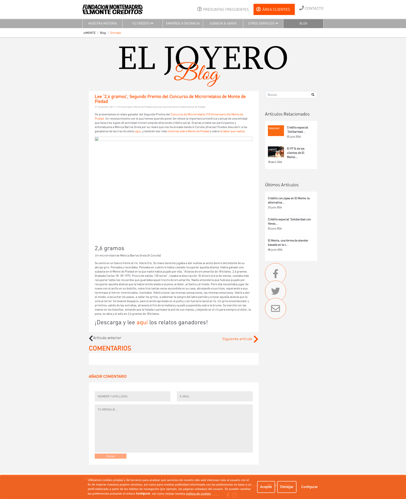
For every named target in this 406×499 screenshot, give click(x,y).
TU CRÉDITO (141, 23)
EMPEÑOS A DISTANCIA (183, 23)
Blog (103, 32)
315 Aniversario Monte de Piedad (134, 107)
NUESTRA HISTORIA (102, 23)
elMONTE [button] (90, 32)
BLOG (303, 23)
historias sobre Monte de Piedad (188, 131)
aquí (137, 131)
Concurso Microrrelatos (175, 107)
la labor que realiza (232, 131)
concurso (157, 107)
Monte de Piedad (196, 107)
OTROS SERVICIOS (261, 23)
